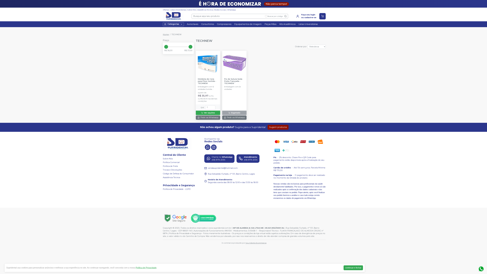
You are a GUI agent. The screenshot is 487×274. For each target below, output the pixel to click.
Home (166, 34)
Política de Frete (170, 166)
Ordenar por (301, 46)
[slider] (166, 47)
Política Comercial (171, 162)
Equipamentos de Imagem (248, 24)
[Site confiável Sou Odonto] (203, 218)
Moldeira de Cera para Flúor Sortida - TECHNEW (207, 81)
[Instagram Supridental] (214, 147)
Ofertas (166, 10)
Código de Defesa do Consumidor (178, 174)
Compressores (224, 24)
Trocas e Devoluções (172, 170)
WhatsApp (231, 10)
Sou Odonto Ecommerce (256, 243)
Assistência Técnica (205, 10)
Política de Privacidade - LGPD (177, 189)
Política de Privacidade (146, 268)
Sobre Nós (191, 10)
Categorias (173, 24)
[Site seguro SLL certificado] (175, 218)
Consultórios (207, 24)
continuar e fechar (353, 268)
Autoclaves (192, 24)
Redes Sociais (220, 10)
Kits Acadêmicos (287, 24)
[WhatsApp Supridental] (207, 147)
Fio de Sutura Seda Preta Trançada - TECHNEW (233, 81)
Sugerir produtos (278, 127)
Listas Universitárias (178, 10)
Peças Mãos (270, 24)
